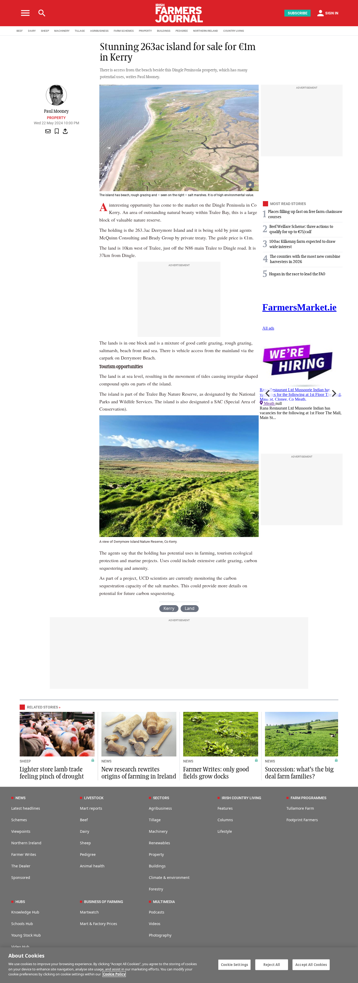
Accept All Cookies (311, 964)
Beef (84, 819)
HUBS (20, 902)
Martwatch (89, 912)
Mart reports (91, 808)
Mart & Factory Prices (98, 923)
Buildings (157, 865)
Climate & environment (169, 877)
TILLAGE (80, 30)
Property (56, 118)
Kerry (169, 608)
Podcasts (156, 912)
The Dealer (20, 865)
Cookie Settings (234, 964)
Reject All (271, 964)
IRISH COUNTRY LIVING (241, 798)
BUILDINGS (163, 30)
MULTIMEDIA (164, 902)
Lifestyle (225, 831)
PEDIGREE (182, 30)
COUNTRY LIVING (233, 30)
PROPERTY (145, 30)
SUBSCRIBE (297, 13)
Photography (160, 935)
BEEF (20, 30)
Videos (154, 923)
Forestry (156, 889)
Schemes (19, 819)
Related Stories (42, 707)
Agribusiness (160, 808)
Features (225, 808)
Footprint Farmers (302, 819)
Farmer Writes (23, 854)
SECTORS (161, 798)
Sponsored (20, 877)
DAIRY (32, 30)
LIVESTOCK (94, 798)
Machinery (158, 831)
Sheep (85, 842)
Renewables (159, 842)
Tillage (155, 819)
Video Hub (20, 946)
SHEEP (45, 30)
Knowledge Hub (25, 912)
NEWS (106, 761)
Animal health (92, 865)
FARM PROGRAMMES (308, 798)
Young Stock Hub (26, 935)
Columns (225, 819)
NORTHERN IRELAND (205, 30)
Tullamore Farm (300, 808)
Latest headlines (25, 808)
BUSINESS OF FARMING (103, 902)
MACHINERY (61, 30)
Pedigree (88, 854)
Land (189, 608)
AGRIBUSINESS (99, 30)
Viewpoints (20, 831)
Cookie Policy (114, 974)
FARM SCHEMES (124, 30)
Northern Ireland (26, 842)
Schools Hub (22, 923)
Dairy (84, 831)
